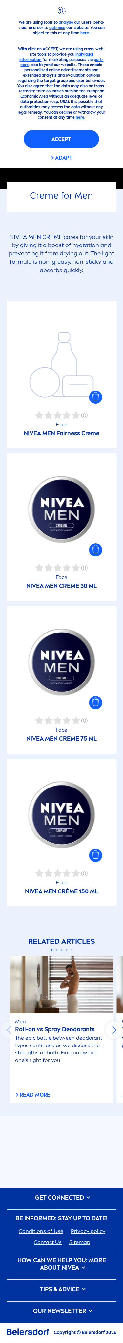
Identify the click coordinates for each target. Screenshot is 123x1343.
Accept (61, 139)
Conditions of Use (41, 1231)
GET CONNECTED (60, 1197)
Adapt (63, 158)
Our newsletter (60, 1311)
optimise (57, 27)
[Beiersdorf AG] (28, 1333)
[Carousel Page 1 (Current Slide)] (51, 950)
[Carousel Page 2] (56, 950)
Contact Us (48, 1242)
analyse (66, 22)
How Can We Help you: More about (61, 1264)
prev (9, 1030)
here (84, 33)
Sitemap (79, 1242)
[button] (95, 397)
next (113, 1030)
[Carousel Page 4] (66, 950)
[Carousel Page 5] (71, 950)
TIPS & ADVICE (60, 1289)
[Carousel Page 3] (61, 950)
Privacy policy (88, 1231)
